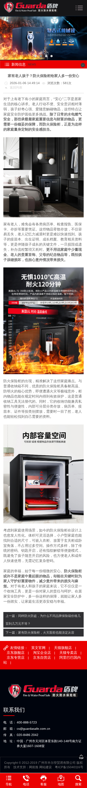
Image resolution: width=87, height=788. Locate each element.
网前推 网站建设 (40, 767)
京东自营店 (42, 657)
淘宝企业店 (42, 653)
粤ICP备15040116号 (69, 767)
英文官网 (38, 648)
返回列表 (15, 87)
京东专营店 (16, 657)
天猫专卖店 (68, 653)
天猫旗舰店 (63, 648)
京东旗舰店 (16, 653)
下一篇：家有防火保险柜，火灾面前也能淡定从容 (40, 632)
